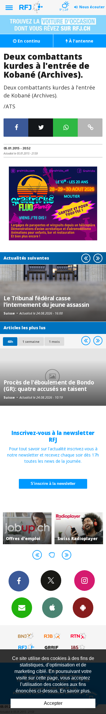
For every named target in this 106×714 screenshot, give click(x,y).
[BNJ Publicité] (26, 636)
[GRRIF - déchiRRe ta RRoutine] (52, 647)
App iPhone (52, 607)
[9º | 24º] (64, 0)
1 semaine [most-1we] (30, 341)
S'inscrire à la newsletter (53, 483)
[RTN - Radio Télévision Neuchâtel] (78, 636)
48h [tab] (10, 341)
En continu (28, 41)
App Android (83, 607)
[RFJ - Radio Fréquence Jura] (26, 647)
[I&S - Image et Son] (78, 647)
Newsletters (21, 607)
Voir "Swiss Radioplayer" (78, 528)
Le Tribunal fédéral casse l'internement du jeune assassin (46, 301)
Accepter (53, 703)
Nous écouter (92, 6)
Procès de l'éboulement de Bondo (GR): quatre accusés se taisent (49, 385)
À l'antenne (80, 41)
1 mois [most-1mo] (54, 341)
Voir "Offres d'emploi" (27, 528)
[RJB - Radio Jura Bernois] (52, 636)
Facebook (19, 581)
